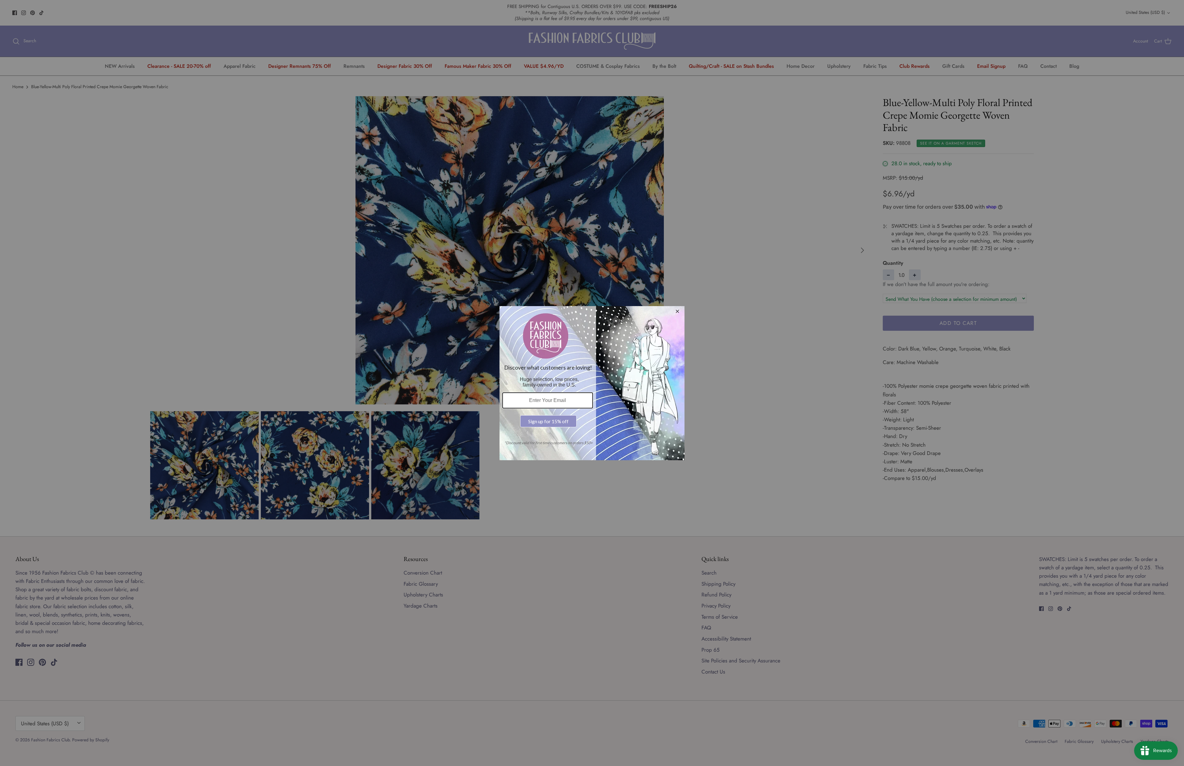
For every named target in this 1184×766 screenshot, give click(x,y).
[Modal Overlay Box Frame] (592, 383)
